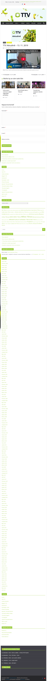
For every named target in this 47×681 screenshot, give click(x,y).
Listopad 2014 (4, 545)
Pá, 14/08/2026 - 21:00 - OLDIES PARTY (9, 660)
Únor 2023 (4, 346)
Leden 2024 (4, 324)
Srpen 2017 (4, 479)
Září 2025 (4, 283)
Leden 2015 (4, 541)
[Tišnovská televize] (23, 9)
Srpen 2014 (4, 551)
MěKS (11, 217)
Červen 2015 (4, 531)
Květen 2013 (4, 576)
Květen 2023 (4, 340)
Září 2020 (4, 404)
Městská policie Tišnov (5, 219)
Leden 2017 (4, 493)
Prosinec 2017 (4, 471)
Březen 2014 (4, 561)
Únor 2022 (4, 370)
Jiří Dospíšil (35, 212)
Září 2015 (4, 525)
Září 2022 (4, 356)
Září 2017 (4, 477)
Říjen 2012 (4, 588)
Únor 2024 (4, 322)
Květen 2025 (4, 291)
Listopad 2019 (4, 424)
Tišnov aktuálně (5, 154)
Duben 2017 (4, 487)
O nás (16, 23)
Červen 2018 (4, 459)
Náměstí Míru (4, 221)
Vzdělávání (9, 223)
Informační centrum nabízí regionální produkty (7, 92)
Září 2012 (4, 590)
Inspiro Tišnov (8, 212)
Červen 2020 (4, 410)
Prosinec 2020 (4, 398)
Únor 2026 (4, 273)
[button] (18, 23)
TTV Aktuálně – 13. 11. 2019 (9, 74)
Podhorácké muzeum (19, 221)
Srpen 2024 (4, 309)
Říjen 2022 (4, 354)
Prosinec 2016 (4, 495)
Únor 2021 (4, 394)
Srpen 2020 (4, 406)
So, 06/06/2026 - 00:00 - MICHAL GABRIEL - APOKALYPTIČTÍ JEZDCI (15, 652)
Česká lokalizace (5, 636)
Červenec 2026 (5, 263)
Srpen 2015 (4, 527)
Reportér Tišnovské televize (7, 184)
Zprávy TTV (4, 196)
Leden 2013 (4, 584)
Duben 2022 (4, 366)
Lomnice (27, 214)
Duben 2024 (4, 318)
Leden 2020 (4, 420)
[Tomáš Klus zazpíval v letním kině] (38, 82)
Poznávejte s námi (5, 180)
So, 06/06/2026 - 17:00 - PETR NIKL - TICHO (10, 655)
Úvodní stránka (9, 23)
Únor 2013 (4, 582)
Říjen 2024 (4, 305)
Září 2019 (4, 428)
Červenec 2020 (5, 408)
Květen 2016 (4, 509)
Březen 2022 (4, 368)
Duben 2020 (4, 414)
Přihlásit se (4, 630)
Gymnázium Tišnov (35, 210)
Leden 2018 (4, 469)
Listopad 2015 (4, 521)
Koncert (7, 214)
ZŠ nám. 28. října (32, 223)
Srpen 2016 (4, 503)
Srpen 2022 (4, 358)
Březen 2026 (4, 271)
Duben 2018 (4, 463)
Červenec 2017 (5, 481)
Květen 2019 (4, 436)
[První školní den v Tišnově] (23, 82)
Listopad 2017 (4, 473)
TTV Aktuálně (9, 42)
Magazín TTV (4, 176)
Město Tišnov (26, 216)
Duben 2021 (4, 390)
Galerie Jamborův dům (16, 210)
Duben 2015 (4, 535)
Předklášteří (30, 221)
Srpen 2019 (4, 430)
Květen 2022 (4, 364)
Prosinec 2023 (4, 326)
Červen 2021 (4, 386)
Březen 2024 (4, 320)
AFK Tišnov (4, 210)
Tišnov (3, 223)
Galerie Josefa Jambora (26, 210)
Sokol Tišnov (38, 221)
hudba (3, 212)
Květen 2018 (4, 461)
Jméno (4, 127)
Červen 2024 (4, 313)
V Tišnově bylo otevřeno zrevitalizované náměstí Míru (30, 2)
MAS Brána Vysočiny (34, 214)
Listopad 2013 (4, 570)
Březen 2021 (4, 392)
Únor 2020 (4, 418)
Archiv (27, 23)
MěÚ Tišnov (33, 219)
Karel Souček (39, 212)
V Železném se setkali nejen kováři (9, 160)
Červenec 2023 (5, 336)
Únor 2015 (4, 539)
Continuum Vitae (10, 210)
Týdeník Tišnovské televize (7, 192)
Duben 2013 (4, 578)
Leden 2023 (4, 348)
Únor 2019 (4, 443)
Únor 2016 (4, 515)
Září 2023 (4, 332)
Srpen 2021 (4, 382)
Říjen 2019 (4, 426)
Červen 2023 (4, 338)
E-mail (3, 133)
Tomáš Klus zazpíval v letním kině (38, 91)
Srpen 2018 (4, 455)
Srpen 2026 (4, 261)
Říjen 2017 (4, 475)
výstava (12, 223)
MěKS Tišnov (17, 217)
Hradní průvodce (5, 174)
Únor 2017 (4, 491)
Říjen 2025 (4, 281)
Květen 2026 (4, 267)
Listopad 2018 (4, 449)
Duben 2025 (4, 293)
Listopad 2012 (4, 586)
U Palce (6, 223)
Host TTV (3, 172)
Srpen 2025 (4, 285)
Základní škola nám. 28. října (23, 223)
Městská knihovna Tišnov (38, 217)
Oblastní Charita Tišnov (11, 221)
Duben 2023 (4, 342)
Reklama (33, 23)
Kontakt (39, 23)
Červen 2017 (4, 483)
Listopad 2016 (4, 497)
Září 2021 (4, 380)
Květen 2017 (4, 485)
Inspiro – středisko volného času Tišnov (19, 212)
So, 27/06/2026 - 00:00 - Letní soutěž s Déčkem (11, 657)
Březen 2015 (4, 537)
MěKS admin (11, 48)
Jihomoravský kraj (30, 212)
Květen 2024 (4, 315)
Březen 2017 (4, 489)
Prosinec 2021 (4, 374)
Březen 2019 (4, 440)
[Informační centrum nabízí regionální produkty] (8, 82)
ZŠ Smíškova (39, 223)
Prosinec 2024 (4, 301)
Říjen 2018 (4, 451)
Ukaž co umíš (4, 194)
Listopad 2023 (4, 328)
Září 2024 (4, 307)
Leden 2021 (4, 396)
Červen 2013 (4, 574)
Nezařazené (4, 178)
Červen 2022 (4, 362)
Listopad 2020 (4, 400)
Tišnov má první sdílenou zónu (8, 156)
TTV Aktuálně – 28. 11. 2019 (38, 254)
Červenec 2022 (5, 360)
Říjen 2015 (4, 523)
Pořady (22, 23)
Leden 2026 (4, 275)
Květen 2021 (4, 388)
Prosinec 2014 (4, 543)
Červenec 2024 (5, 311)
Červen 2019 (4, 434)
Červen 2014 (4, 555)
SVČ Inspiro (43, 221)
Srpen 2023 (4, 334)
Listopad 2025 (4, 279)
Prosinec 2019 (4, 422)
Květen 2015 (4, 533)
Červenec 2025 (5, 287)
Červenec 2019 (5, 432)
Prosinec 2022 (4, 350)
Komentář (4, 110)
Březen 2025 (4, 295)
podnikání (25, 221)
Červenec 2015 (5, 529)
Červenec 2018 (5, 457)
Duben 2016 (4, 511)
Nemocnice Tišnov (40, 219)
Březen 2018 (4, 465)
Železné (3, 225)
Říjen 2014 (4, 547)
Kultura (17, 214)
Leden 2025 (4, 299)
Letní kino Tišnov (22, 214)
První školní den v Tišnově (23, 91)
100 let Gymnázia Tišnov (12, 252)
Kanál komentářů (5, 634)
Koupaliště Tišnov (12, 214)
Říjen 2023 (4, 330)
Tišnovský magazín (5, 188)
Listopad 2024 (4, 303)
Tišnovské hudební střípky (7, 186)
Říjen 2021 (4, 378)
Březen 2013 (4, 580)
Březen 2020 (4, 416)
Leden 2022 (4, 372)
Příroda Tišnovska (5, 182)
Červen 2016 (4, 507)
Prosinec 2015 (4, 519)
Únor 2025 (4, 297)
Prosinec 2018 (4, 447)
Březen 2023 (4, 344)
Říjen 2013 (4, 572)
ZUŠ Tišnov (17, 223)
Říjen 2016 (4, 499)
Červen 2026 (4, 265)
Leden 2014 (4, 566)
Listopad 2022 (4, 352)
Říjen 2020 (4, 402)
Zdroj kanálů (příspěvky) (7, 632)
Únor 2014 (4, 563)
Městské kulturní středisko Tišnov (19, 219)
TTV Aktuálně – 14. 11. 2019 (37, 74)
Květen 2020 (4, 412)
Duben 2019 (4, 438)
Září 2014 (4, 549)
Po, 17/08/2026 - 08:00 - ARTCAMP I (9, 663)
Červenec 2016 (5, 505)
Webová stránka (5, 139)
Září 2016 (4, 501)
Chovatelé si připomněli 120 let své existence (11, 162)
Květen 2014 (4, 557)
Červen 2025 (4, 289)
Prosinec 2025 (4, 277)
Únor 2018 (4, 467)
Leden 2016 (4, 517)
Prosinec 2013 (4, 568)
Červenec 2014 (5, 553)
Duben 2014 (4, 559)
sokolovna (34, 221)
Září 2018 (4, 453)
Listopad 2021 (4, 376)
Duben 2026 (4, 269)
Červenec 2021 (5, 384)
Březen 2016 (4, 513)
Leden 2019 (4, 445)
